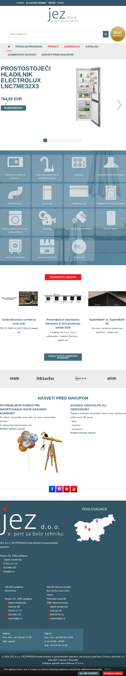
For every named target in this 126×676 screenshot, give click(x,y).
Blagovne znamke (36, 3)
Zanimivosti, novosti (22, 54)
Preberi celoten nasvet (12, 428)
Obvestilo (73, 660)
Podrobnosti (13, 108)
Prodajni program (29, 46)
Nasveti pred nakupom (58, 54)
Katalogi (92, 46)
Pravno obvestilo (112, 656)
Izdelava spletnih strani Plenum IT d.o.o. (63, 663)
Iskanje (62, 660)
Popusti (53, 46)
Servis (51, 3)
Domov (20, 3)
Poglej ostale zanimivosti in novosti (62, 357)
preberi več (63, 340)
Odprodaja (72, 46)
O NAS (60, 3)
